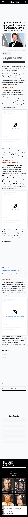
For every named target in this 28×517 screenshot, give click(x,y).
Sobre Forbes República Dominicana (14, 470)
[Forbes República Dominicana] (14, 2)
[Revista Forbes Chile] (8, 485)
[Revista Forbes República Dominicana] (20, 485)
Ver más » (6, 513)
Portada (9, 19)
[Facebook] (4, 465)
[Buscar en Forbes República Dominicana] (25, 2)
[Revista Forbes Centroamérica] (8, 501)
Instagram (5, 354)
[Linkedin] (13, 465)
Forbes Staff (7, 30)
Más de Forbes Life (9, 388)
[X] (7, 465)
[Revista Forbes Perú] (20, 501)
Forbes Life (17, 19)
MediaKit (14, 475)
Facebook (4, 358)
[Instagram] (10, 465)
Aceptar (11, 513)
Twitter (4, 384)
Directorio (14, 472)
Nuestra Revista (14, 473)
